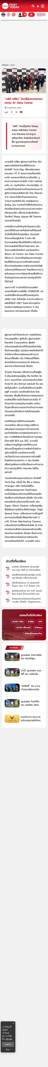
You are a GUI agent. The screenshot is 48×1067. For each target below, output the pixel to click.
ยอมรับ (8, 1044)
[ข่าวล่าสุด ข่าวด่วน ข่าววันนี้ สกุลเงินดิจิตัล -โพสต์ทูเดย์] (10, 6)
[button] (38, 6)
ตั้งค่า (8, 1050)
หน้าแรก (5, 65)
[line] (21, 112)
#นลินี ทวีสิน (17, 621)
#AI (40, 621)
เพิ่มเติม (8, 1039)
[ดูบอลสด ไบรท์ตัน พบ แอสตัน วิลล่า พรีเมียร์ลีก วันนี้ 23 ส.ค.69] (12, 703)
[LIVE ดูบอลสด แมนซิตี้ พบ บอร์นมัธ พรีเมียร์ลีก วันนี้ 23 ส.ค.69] (12, 672)
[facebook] (12, 112)
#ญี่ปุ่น (31, 621)
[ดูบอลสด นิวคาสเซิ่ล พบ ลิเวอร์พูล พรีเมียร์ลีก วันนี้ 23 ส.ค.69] (12, 657)
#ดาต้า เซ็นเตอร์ (23, 627)
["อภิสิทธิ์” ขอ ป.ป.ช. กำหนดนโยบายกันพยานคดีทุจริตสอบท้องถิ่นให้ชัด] (12, 688)
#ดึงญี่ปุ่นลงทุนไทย (33, 633)
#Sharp (38, 627)
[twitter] (16, 112)
